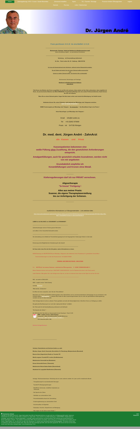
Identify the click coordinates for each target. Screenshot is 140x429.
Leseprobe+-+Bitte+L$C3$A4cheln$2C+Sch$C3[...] (51, 317)
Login (137, 413)
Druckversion (6, 413)
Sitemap (12, 413)
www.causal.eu (45, 296)
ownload (40, 285)
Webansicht (136, 415)
